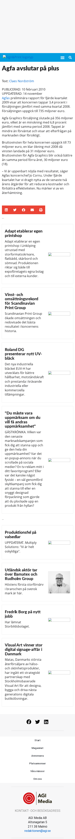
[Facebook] (29, 722)
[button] (62, 57)
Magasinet (37, 748)
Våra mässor (37, 771)
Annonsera (37, 755)
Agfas (6, 98)
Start (37, 740)
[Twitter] (37, 722)
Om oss (37, 778)
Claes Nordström (21, 81)
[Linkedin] (46, 722)
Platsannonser (37, 763)
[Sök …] (70, 57)
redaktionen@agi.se (37, 831)
